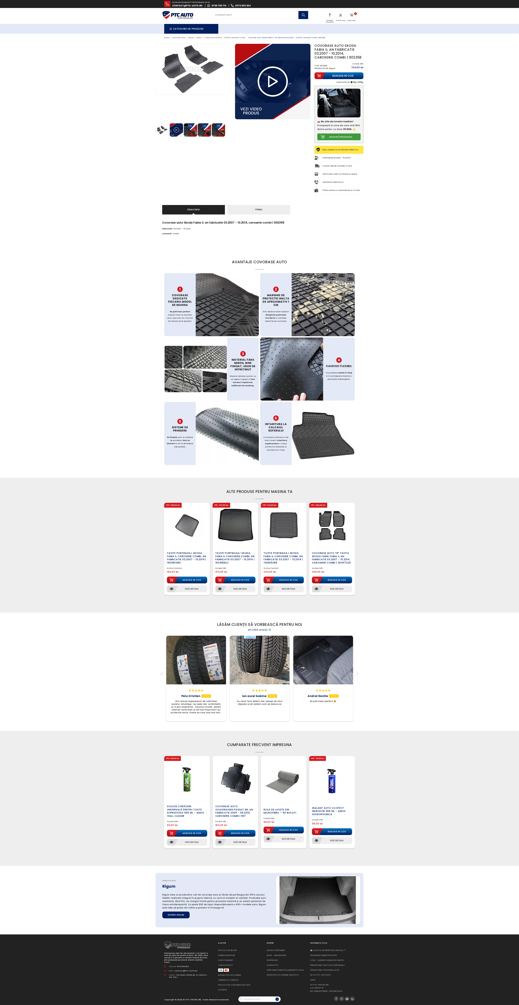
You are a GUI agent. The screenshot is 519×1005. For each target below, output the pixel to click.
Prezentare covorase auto (324, 970)
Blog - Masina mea (277, 955)
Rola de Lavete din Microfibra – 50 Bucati (280, 811)
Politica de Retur (227, 950)
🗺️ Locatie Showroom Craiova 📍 (328, 950)
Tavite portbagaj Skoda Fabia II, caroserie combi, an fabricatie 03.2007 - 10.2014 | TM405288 (283, 557)
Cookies (222, 990)
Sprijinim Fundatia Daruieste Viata (285, 970)
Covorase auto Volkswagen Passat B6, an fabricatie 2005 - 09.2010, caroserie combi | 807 (234, 811)
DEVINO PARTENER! (276, 950)
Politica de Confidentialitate (234, 985)
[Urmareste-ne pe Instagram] (341, 998)
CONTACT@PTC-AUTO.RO (186, 971)
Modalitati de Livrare (229, 975)
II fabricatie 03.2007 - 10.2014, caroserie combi (224, 38)
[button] (162, 674)
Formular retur (226, 955)
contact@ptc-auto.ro (187, 5)
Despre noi (272, 960)
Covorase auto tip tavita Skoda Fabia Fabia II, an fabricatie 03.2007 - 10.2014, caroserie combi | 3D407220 (331, 557)
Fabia (199, 38)
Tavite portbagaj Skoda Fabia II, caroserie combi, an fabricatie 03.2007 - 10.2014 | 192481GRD (186, 557)
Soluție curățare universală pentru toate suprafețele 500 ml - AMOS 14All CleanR (185, 811)
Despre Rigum (176, 914)
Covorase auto (178, 38)
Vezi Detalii (192, 588)
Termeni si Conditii (228, 980)
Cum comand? (226, 960)
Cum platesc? (225, 965)
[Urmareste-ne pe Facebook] (336, 998)
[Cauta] (303, 15)
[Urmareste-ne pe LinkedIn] (352, 998)
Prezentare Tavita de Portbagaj (327, 965)
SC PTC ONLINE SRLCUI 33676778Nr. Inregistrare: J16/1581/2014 (326, 987)
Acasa (167, 38)
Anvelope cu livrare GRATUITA (283, 975)
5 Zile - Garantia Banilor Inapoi (327, 960)
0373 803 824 (243, 5)
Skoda (191, 38)
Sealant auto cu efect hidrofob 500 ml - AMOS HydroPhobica (329, 811)
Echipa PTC (272, 965)
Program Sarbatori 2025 (323, 955)
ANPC (313, 980)
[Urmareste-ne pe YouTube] (347, 998)
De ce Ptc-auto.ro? (320, 975)
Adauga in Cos (191, 579)
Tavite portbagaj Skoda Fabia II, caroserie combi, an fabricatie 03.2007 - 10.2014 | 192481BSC (235, 557)
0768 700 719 (219, 5)
